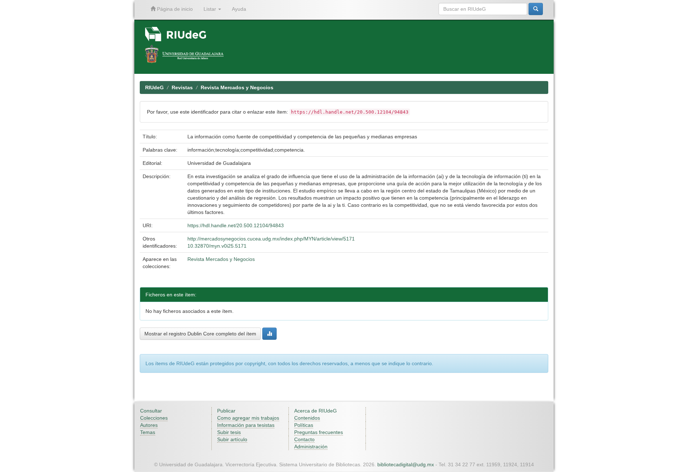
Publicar (226, 411)
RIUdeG (154, 87)
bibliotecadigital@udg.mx (405, 464)
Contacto (304, 439)
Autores (149, 425)
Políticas (303, 425)
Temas (147, 432)
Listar (211, 9)
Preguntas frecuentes (318, 432)
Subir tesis (229, 432)
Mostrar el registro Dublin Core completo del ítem (200, 334)
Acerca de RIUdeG (315, 411)
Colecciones (154, 418)
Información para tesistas (245, 425)
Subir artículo (232, 439)
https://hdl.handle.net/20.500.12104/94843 (235, 225)
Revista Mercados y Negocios (237, 87)
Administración (311, 446)
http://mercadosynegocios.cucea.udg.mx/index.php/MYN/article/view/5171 (271, 239)
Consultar (151, 411)
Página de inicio (174, 9)
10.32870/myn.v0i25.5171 (217, 246)
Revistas (182, 87)
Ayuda (239, 9)
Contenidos (307, 418)
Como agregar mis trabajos (248, 418)
